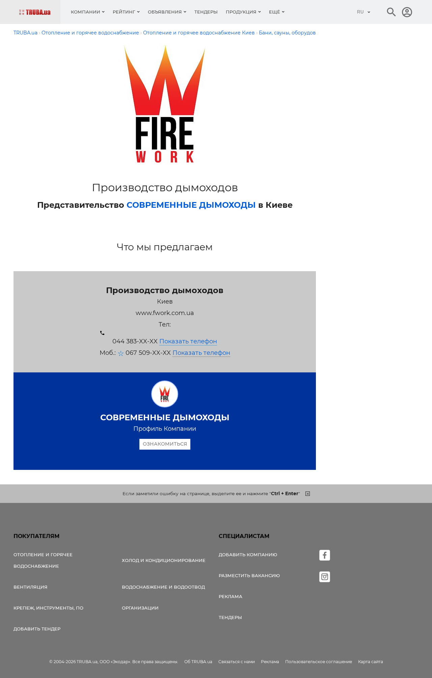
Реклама (230, 596)
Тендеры (206, 12)
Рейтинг (124, 12)
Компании (85, 12)
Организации (140, 608)
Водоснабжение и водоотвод (163, 587)
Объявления (165, 12)
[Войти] (407, 12)
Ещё (274, 12)
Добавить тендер (37, 628)
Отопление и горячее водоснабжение (43, 560)
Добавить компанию (248, 554)
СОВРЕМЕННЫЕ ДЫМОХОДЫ (191, 205)
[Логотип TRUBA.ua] (39, 12)
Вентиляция (31, 587)
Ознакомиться (165, 444)
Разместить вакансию (249, 575)
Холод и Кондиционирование (164, 560)
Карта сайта (370, 661)
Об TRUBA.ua (198, 661)
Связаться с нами (236, 661)
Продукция (241, 12)
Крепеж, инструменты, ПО (48, 608)
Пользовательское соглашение (318, 661)
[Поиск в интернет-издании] (391, 12)
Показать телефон (188, 341)
